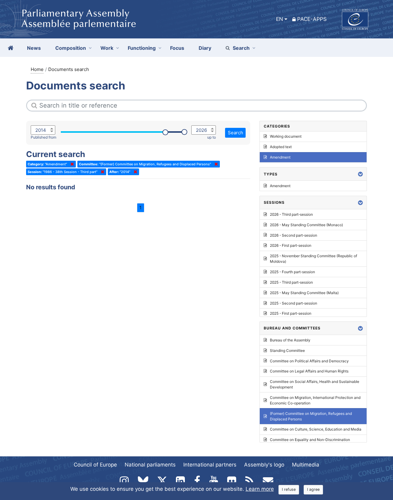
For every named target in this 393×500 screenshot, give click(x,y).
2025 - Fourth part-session (292, 272)
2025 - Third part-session (291, 282)
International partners (209, 465)
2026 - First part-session (290, 245)
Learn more (260, 489)
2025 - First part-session (290, 313)
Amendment (280, 157)
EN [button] (279, 19)
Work (106, 48)
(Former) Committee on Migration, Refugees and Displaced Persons (311, 416)
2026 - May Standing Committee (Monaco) (306, 224)
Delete (71, 164)
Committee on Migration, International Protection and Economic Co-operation (315, 400)
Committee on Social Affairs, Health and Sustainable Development (314, 384)
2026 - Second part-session (293, 235)
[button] (360, 174)
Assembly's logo (264, 465)
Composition (70, 48)
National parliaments (150, 465)
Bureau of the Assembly (290, 340)
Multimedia (305, 465)
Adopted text (281, 146)
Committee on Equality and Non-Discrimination (310, 439)
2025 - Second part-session (293, 303)
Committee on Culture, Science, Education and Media (315, 429)
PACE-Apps (312, 19)
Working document (286, 136)
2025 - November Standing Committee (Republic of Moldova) (313, 259)
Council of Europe (95, 465)
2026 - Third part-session (291, 214)
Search (241, 48)
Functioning (142, 48)
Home (37, 69)
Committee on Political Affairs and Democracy (309, 361)
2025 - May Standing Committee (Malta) (304, 292)
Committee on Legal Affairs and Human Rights (309, 371)
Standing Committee (287, 350)
